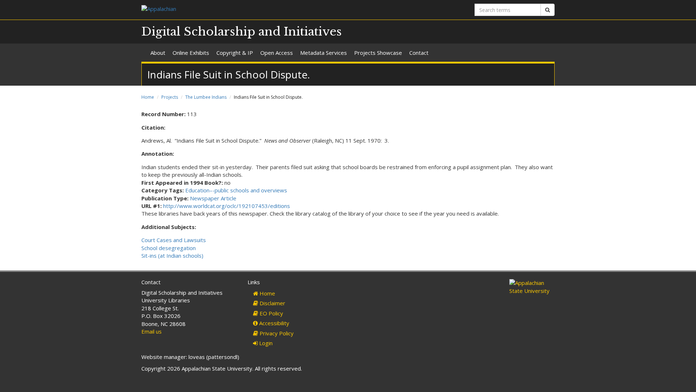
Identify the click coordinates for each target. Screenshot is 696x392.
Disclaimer (271, 303)
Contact (418, 52)
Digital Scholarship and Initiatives (241, 31)
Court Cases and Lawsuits (173, 240)
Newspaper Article (213, 198)
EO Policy (270, 313)
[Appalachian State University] (242, 9)
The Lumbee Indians (206, 97)
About (157, 52)
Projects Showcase (378, 52)
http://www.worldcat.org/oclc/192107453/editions (226, 205)
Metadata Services (323, 52)
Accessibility (273, 323)
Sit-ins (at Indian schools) (172, 255)
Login (265, 343)
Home (147, 97)
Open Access (276, 52)
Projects (169, 97)
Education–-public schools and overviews (236, 190)
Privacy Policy (276, 333)
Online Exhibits (191, 52)
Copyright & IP (234, 52)
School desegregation (168, 248)
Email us (151, 331)
